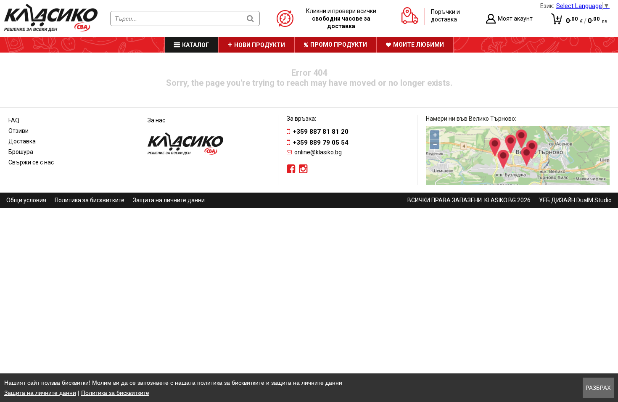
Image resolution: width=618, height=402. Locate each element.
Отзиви (18, 130)
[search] (250, 18)
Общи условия (26, 200)
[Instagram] (303, 169)
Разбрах (598, 388)
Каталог (195, 45)
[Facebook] (291, 169)
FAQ (13, 120)
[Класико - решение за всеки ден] (51, 30)
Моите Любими (418, 44)
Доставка (22, 141)
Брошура (20, 151)
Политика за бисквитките (89, 200)
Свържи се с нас (31, 162)
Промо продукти (338, 44)
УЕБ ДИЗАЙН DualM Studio (575, 200)
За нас (156, 120)
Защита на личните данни (169, 200)
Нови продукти (259, 45)
